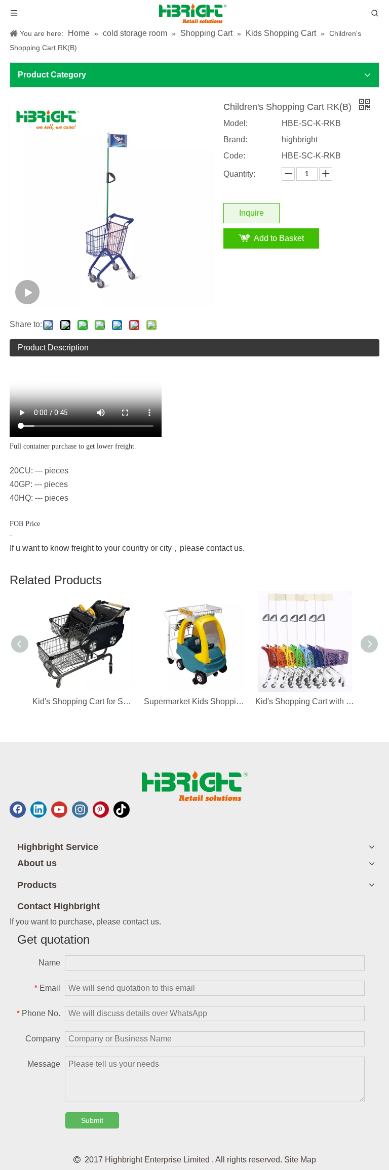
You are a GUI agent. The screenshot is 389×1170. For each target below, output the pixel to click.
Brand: (235, 139)
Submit (92, 1120)
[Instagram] (80, 809)
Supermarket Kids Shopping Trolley (194, 701)
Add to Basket (279, 238)
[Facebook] (18, 809)
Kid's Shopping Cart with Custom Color (306, 701)
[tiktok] (121, 809)
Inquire (251, 213)
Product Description (53, 347)
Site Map (300, 1159)
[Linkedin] (38, 809)
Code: (234, 155)
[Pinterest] (101, 809)
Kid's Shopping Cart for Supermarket (83, 701)
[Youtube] (59, 809)
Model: (235, 123)
